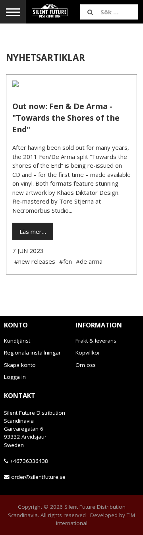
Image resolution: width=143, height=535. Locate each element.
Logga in (15, 376)
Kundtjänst (17, 340)
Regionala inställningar (32, 352)
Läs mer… (32, 231)
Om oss (85, 364)
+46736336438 (29, 460)
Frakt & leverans (95, 340)
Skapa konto (20, 364)
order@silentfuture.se (38, 476)
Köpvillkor (87, 352)
